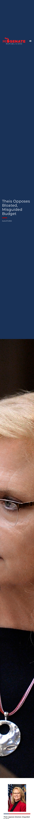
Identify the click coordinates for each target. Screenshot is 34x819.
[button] (30, 41)
